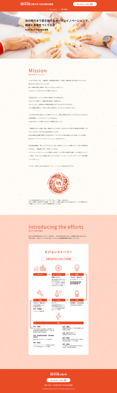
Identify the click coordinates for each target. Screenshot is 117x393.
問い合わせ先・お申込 (83, 4)
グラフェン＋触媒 (37, 311)
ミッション (53, 9)
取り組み (64, 9)
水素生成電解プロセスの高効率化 (38, 305)
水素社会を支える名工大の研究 (58, 259)
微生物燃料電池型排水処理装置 (75, 282)
